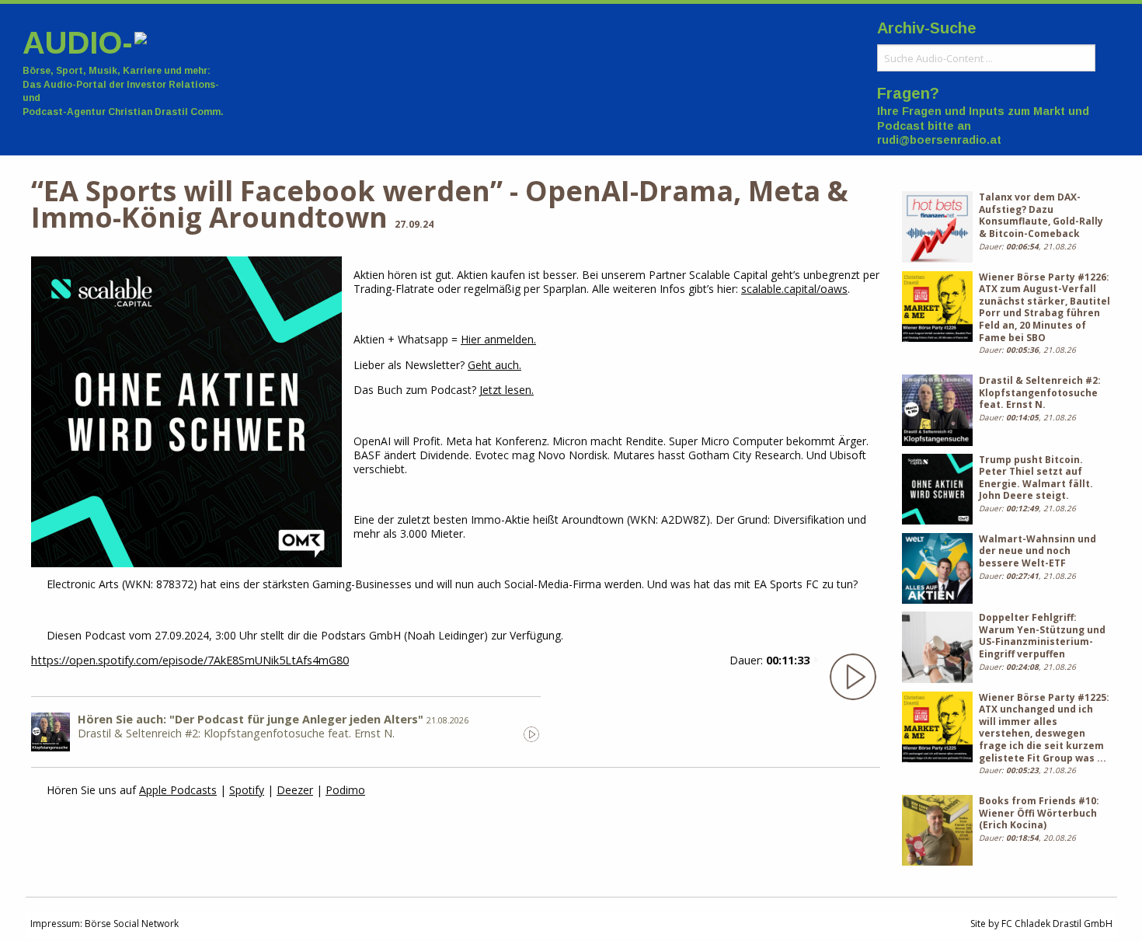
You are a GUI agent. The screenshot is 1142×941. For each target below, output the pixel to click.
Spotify (246, 789)
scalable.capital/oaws (794, 288)
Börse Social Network (132, 923)
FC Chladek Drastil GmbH (1056, 923)
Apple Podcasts (178, 789)
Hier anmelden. (498, 339)
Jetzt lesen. (506, 389)
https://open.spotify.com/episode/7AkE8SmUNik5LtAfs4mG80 (190, 660)
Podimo (345, 789)
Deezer (295, 789)
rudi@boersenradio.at (939, 140)
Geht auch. (494, 364)
